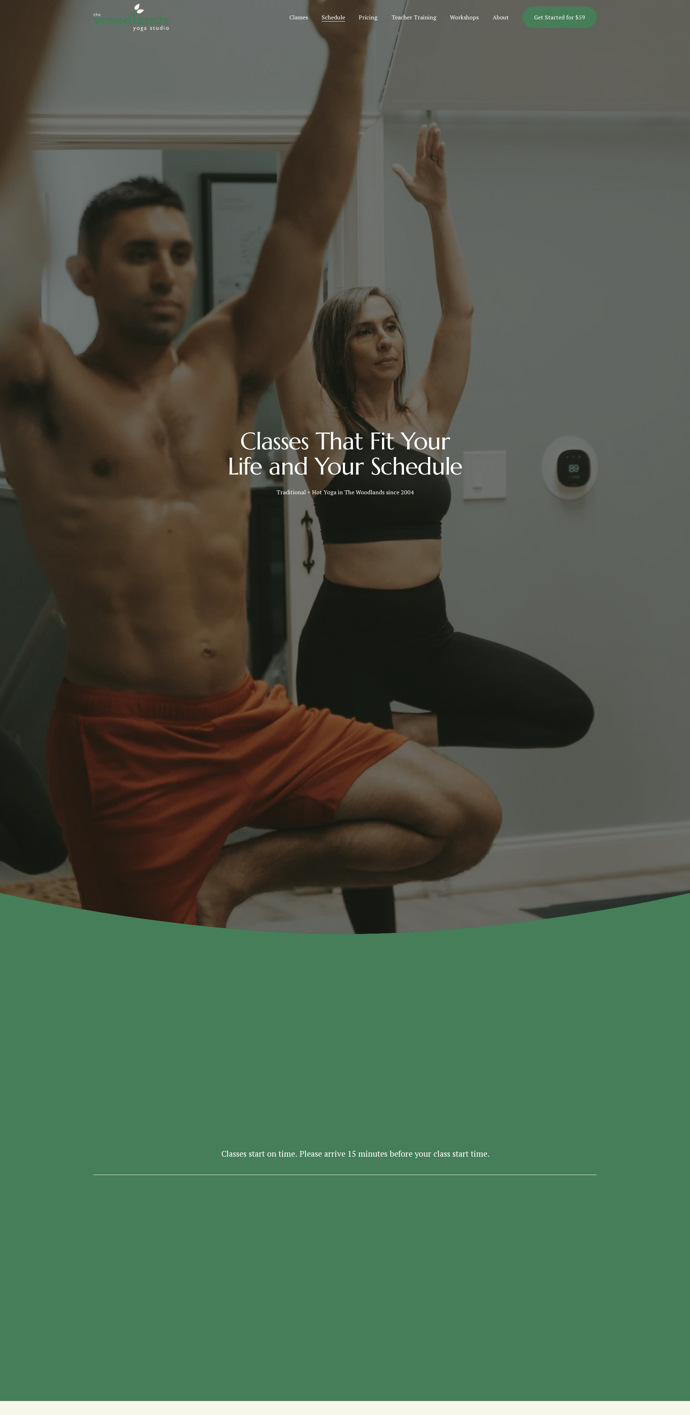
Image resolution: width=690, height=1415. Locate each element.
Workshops (464, 17)
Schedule (333, 17)
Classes (298, 17)
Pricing (368, 17)
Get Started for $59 (559, 17)
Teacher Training (413, 17)
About (501, 17)
